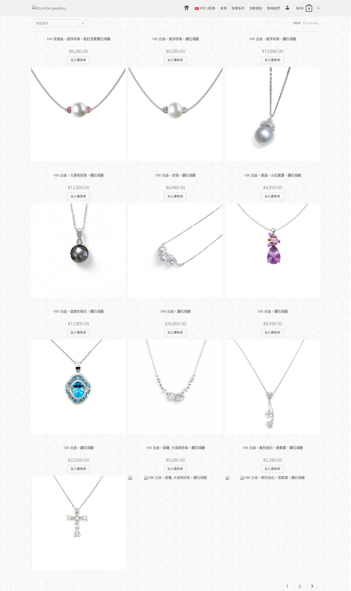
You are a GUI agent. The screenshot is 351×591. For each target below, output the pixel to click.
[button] (122, 42)
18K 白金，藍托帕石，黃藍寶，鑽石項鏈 (272, 447)
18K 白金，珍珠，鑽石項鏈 (175, 175)
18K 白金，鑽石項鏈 (175, 311)
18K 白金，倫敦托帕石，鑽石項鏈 (78, 311)
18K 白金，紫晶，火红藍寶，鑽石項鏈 (272, 175)
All (316, 23)
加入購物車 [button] (78, 60)
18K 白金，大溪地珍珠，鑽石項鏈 (78, 175)
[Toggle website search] (318, 8)
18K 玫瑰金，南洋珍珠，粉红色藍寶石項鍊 (78, 39)
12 (304, 23)
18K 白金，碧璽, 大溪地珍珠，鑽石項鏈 (175, 447)
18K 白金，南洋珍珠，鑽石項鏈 (175, 39)
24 (310, 23)
